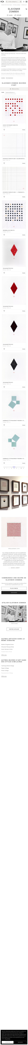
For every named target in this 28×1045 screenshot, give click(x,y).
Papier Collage (5, 668)
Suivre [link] (9, 15)
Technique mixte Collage (7, 665)
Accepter (7, 1042)
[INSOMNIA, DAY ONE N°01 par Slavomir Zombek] (14, 214)
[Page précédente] (4, 468)
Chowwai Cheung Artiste (7, 647)
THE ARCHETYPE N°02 (8, 344)
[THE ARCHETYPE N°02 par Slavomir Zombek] (14, 329)
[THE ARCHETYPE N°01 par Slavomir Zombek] (14, 367)
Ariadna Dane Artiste (6, 651)
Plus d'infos (14, 588)
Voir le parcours (9, 77)
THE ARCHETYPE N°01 (8, 382)
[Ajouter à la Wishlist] (4, 129)
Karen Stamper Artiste (7, 649)
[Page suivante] (23, 468)
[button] (26, 1)
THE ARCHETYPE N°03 (8, 306)
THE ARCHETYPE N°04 (8, 268)
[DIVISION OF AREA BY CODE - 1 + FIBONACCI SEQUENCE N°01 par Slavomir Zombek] (14, 179)
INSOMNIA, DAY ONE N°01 (9, 230)
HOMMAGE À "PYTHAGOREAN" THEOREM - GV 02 (14, 420)
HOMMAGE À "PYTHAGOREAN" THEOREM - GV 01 (14, 458)
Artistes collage (16, 4)
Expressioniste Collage (7, 673)
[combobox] (10, 92)
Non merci (20, 1042)
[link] (20, 1)
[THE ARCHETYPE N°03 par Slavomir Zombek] (14, 291)
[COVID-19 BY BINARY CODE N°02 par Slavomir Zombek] (14, 109)
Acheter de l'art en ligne (6, 4)
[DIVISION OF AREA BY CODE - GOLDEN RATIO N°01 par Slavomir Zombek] (14, 145)
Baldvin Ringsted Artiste (7, 644)
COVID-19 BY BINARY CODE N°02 (10, 125)
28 (21, 468)
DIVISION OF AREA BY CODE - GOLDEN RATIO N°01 (14, 158)
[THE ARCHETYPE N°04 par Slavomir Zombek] (14, 252)
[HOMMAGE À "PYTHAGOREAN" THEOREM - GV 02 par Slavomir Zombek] (14, 405)
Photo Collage (5, 670)
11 (16, 468)
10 (14, 468)
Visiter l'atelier (14, 629)
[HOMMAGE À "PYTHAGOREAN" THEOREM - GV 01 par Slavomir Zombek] (14, 443)
